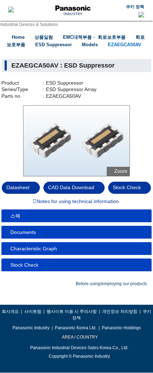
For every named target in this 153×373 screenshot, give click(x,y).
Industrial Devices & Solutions (29, 24)
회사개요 (10, 311)
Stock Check (127, 187)
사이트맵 (32, 311)
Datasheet (18, 187)
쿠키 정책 (135, 6)
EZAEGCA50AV (124, 44)
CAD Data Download (71, 187)
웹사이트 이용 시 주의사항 (72, 311)
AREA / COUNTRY (79, 337)
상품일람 (44, 37)
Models (90, 44)
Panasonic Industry (30, 327)
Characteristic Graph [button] (33, 248)
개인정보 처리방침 (119, 311)
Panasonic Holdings (121, 327)
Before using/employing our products (111, 283)
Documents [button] (23, 232)
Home (18, 37)
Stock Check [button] (24, 264)
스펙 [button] (15, 215)
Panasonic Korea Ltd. (75, 327)
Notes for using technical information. (78, 201)
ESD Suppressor (53, 44)
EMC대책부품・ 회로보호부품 (94, 37)
